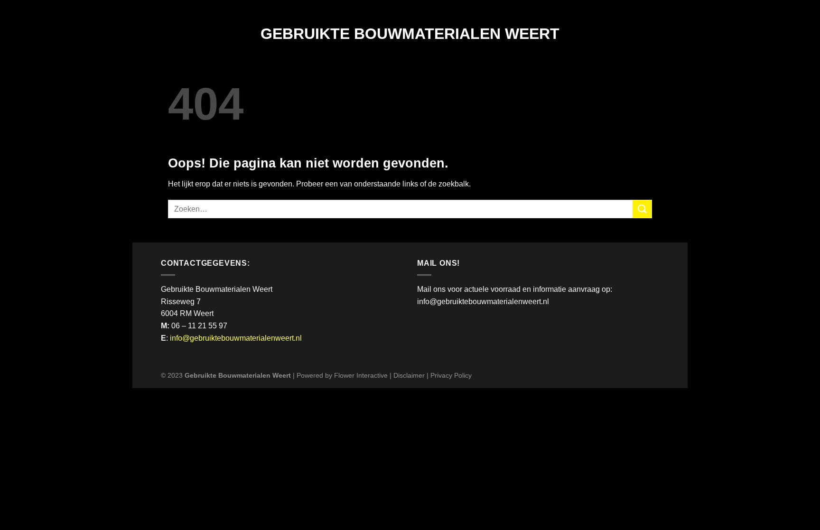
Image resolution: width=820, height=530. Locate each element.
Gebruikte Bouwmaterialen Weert (410, 33)
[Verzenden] (642, 209)
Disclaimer (409, 375)
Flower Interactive (361, 375)
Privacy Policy (451, 375)
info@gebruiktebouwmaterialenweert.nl (236, 338)
